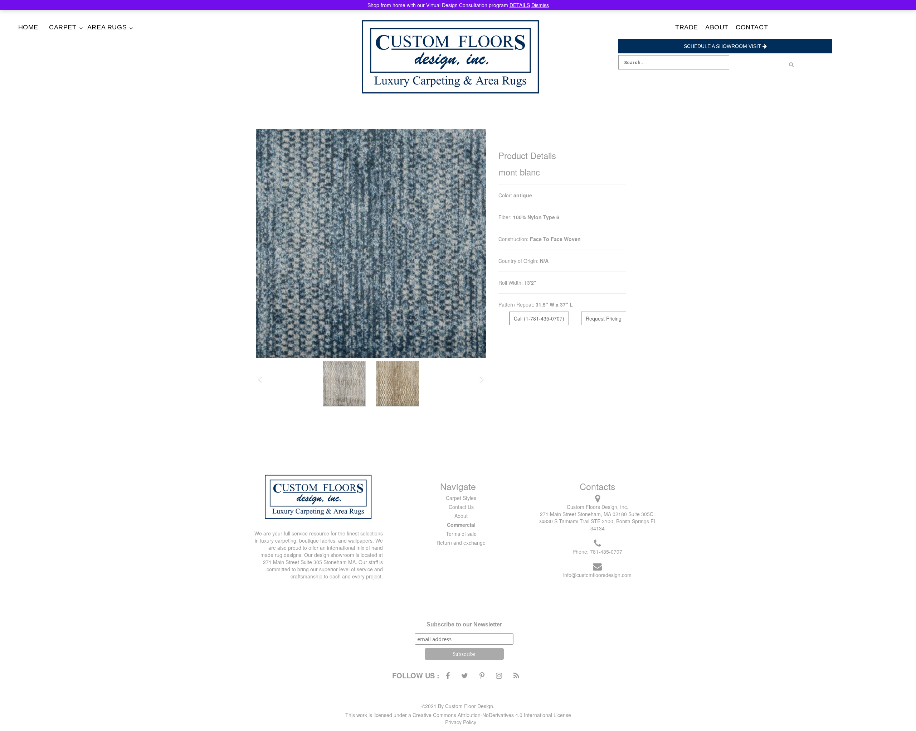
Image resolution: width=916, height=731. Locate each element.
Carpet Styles (461, 497)
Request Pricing (604, 318)
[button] (260, 379)
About (717, 27)
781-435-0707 (606, 551)
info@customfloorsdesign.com (597, 574)
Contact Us (461, 506)
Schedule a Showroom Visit (723, 46)
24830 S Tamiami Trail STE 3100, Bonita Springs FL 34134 (598, 525)
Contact (752, 27)
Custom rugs (117, 44)
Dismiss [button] (540, 5)
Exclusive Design (79, 44)
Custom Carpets (79, 51)
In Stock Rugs (117, 37)
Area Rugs (107, 27)
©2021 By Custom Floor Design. (458, 706)
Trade (686, 27)
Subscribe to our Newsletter (464, 624)
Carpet (63, 27)
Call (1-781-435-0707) (539, 318)
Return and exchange (461, 542)
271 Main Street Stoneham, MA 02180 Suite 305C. (597, 514)
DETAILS (520, 5)
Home (28, 27)
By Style (79, 37)
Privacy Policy (460, 722)
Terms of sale (461, 533)
